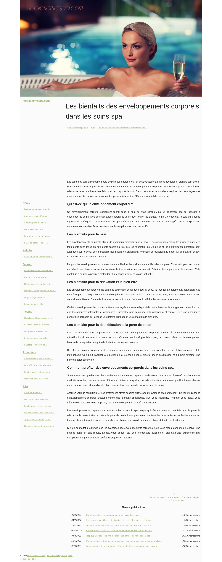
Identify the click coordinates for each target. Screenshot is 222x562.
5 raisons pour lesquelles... (37, 338)
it (32, 559)
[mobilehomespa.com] (111, 48)
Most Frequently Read (57, 555)
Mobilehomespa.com (36, 555)
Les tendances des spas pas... (38, 406)
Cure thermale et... (33, 392)
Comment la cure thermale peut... (40, 426)
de (21, 559)
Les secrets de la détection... (38, 236)
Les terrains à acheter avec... (38, 372)
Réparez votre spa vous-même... (40, 290)
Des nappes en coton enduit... (38, 209)
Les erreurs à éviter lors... (36, 331)
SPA (93, 127)
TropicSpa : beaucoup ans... (37, 419)
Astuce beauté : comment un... (38, 256)
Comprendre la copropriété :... (38, 358)
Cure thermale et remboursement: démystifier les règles (113, 515)
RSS (70, 555)
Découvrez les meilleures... (37, 399)
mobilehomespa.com (78, 127)
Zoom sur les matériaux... (36, 216)
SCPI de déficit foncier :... (36, 243)
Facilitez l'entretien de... (35, 345)
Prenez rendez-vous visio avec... (39, 412)
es (29, 559)
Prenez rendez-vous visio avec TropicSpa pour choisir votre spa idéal (119, 530)
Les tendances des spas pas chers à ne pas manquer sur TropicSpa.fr (119, 525)
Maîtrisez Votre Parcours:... (37, 378)
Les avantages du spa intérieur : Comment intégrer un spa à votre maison (174, 498)
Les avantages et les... (35, 304)
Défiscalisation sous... (34, 229)
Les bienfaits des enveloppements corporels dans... (122, 127)
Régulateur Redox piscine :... (38, 318)
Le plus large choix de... (35, 297)
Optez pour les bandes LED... (38, 284)
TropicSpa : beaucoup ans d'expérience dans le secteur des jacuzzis (118, 536)
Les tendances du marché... (37, 324)
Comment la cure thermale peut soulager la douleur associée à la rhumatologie (124, 541)
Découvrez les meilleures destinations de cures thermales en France (119, 520)
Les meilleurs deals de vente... (38, 270)
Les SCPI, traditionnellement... (38, 365)
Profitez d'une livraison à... (36, 277)
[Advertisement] (134, 152)
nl (35, 559)
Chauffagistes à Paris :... (36, 222)
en (25, 559)
